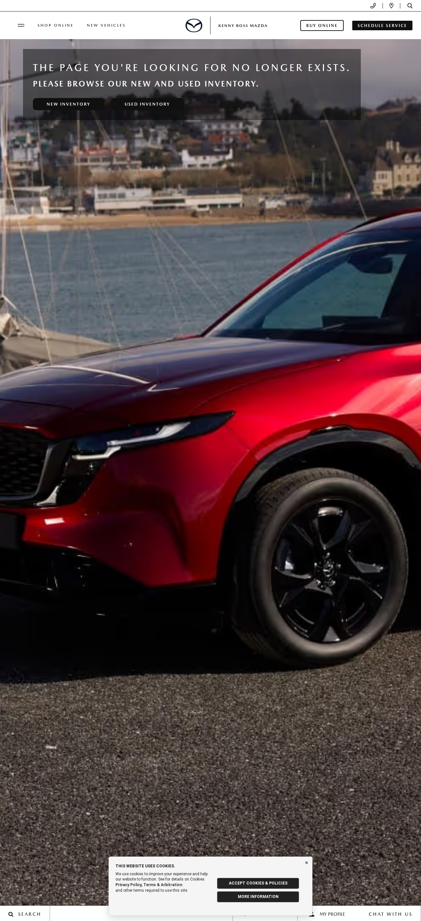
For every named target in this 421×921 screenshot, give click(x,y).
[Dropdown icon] (373, 6)
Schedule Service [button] (382, 25)
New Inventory (68, 104)
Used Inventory (147, 104)
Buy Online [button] (322, 25)
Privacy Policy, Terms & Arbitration (148, 885)
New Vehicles (106, 25)
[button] (410, 6)
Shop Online (55, 25)
